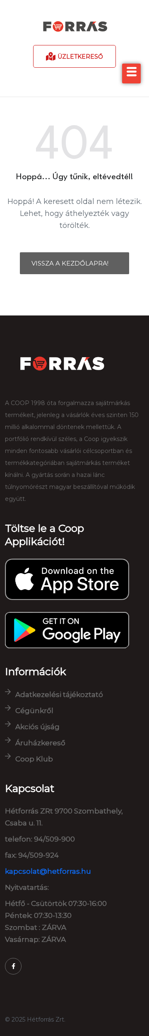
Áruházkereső (40, 743)
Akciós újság (37, 727)
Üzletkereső (80, 56)
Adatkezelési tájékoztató (59, 694)
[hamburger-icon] (131, 73)
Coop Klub (34, 759)
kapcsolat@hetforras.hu (48, 871)
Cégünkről (34, 710)
